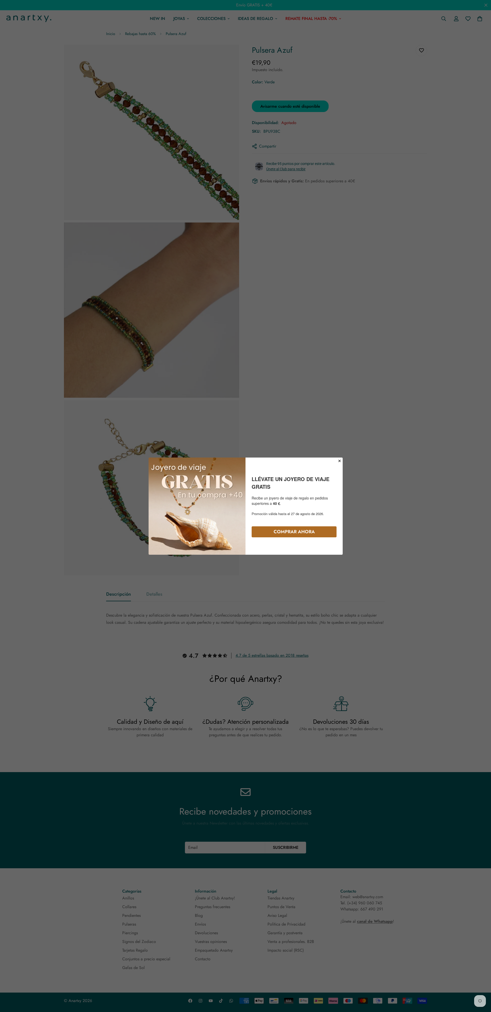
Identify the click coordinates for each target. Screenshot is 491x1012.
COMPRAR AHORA (294, 531)
